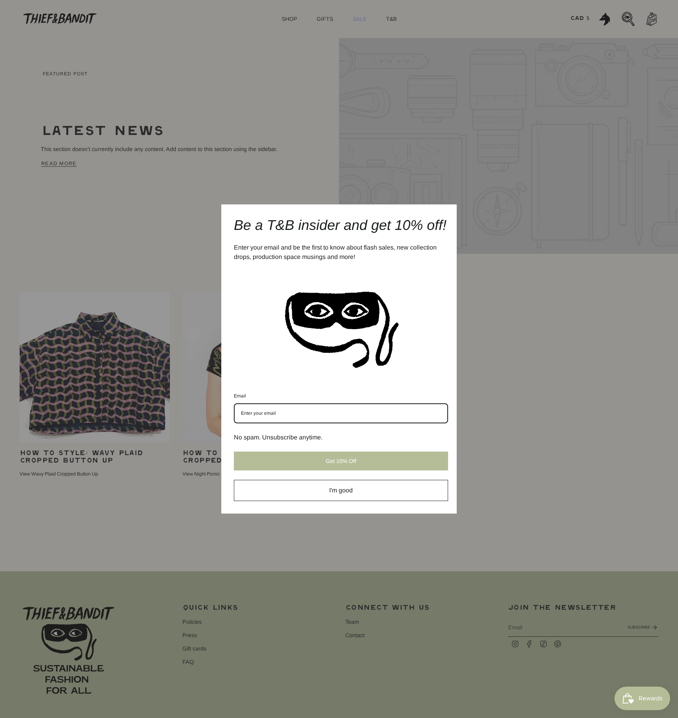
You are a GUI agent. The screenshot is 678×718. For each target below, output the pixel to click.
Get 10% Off (341, 461)
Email (240, 396)
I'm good (341, 490)
